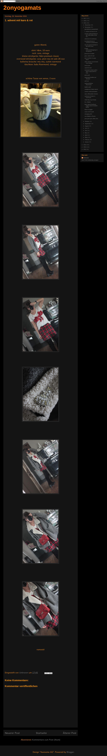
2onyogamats (22, 7)
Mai (86, 132)
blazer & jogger (89, 109)
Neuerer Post (12, 733)
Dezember (88, 25)
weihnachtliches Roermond (89, 84)
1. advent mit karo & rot (91, 31)
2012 (85, 149)
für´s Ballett (88, 102)
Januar (87, 142)
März (86, 137)
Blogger (70, 752)
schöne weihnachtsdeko (91, 91)
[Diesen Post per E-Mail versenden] (45, 673)
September (88, 123)
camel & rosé (88, 67)
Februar (87, 139)
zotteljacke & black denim (91, 89)
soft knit (87, 81)
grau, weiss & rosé (89, 55)
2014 (85, 144)
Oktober (87, 121)
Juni (86, 130)
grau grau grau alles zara (91, 118)
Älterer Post (69, 733)
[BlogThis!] (47, 673)
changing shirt (88, 114)
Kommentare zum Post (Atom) (46, 739)
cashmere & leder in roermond (90, 96)
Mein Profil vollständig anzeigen (90, 160)
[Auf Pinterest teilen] (51, 673)
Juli (86, 128)
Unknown (86, 157)
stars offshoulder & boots (91, 94)
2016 (85, 20)
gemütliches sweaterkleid (91, 29)
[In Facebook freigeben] (50, 673)
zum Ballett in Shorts (90, 116)
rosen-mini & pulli (89, 111)
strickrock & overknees (91, 38)
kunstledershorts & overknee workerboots (91, 41)
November (88, 27)
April (86, 135)
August (87, 126)
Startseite (41, 733)
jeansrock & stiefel (89, 53)
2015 (85, 23)
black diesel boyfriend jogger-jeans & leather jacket (91, 106)
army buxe (87, 65)
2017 (85, 18)
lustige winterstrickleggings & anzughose (91, 50)
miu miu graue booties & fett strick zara (91, 45)
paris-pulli (87, 75)
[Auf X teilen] (48, 673)
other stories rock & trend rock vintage (91, 62)
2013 (85, 147)
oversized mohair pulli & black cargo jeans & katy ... (91, 71)
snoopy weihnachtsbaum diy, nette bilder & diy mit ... (91, 35)
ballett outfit (88, 87)
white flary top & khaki (90, 99)
